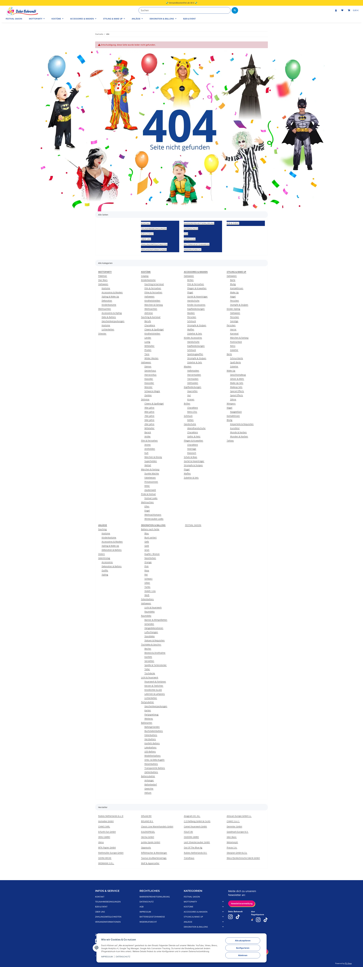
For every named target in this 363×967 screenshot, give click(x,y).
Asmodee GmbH (106, 821)
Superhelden (150, 461)
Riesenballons (151, 763)
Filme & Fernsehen (153, 292)
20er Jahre (149, 424)
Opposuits (146, 847)
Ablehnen (242, 955)
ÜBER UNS (146, 239)
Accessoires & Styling (112, 313)
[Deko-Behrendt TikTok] (238, 916)
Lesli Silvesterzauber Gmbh (197, 842)
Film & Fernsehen (152, 288)
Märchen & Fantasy (153, 304)
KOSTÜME (188, 906)
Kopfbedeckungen (196, 308)
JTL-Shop (348, 963)
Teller (147, 669)
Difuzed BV (146, 816)
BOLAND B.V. (147, 821)
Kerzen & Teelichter (153, 685)
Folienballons (147, 599)
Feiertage (191, 448)
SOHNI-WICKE (104, 858)
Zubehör (234, 350)
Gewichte (148, 788)
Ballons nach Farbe (150, 529)
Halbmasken (193, 370)
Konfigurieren (242, 948)
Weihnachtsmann (152, 514)
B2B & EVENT (189, 18)
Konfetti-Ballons (152, 743)
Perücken (191, 317)
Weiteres (148, 718)
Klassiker (148, 378)
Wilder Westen (151, 358)
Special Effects (237, 391)
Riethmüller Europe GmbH (110, 852)
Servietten (149, 661)
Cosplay (144, 276)
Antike (147, 436)
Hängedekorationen (153, 628)
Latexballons (150, 747)
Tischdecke (149, 673)
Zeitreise (148, 313)
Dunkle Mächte (151, 473)
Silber (147, 582)
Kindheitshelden (152, 300)
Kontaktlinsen (236, 288)
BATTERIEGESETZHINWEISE (196, 244)
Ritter (147, 485)
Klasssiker (149, 383)
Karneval (234, 333)
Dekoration (107, 300)
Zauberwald (150, 490)
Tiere (146, 354)
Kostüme (106, 288)
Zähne (233, 399)
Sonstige (234, 321)
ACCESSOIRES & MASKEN (195, 911)
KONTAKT (145, 223)
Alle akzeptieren (243, 940)
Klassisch (191, 452)
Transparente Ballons (154, 768)
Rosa (146, 570)
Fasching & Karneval (154, 284)
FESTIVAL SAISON (193, 525)
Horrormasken (194, 374)
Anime (147, 444)
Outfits (105, 570)
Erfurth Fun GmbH (107, 831)
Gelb (146, 541)
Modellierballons (152, 755)
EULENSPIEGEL (148, 831)
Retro (232, 345)
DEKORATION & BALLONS (196, 926)
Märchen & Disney (153, 457)
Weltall (147, 465)
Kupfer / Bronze (152, 554)
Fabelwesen (150, 477)
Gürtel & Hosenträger (197, 296)
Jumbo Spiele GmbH (150, 842)
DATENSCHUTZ (123, 956)
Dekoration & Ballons (112, 549)
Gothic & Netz (193, 436)
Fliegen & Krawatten (196, 288)
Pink (146, 566)
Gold (146, 545)
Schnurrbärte (236, 358)
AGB (186, 233)
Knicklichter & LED (153, 689)
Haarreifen (192, 391)
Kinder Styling (233, 308)
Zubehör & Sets (194, 333)
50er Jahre (149, 420)
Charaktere (149, 325)
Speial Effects (236, 395)
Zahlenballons (151, 772)
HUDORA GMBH (191, 837)
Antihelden (149, 448)
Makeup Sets (236, 387)
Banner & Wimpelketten (155, 619)
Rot (146, 574)
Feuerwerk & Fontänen (155, 681)
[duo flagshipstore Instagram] (258, 919)
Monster (148, 387)
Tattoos (230, 440)
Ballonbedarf (150, 784)
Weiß (146, 595)
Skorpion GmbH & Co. (237, 852)
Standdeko (149, 636)
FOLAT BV (188, 831)
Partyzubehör (147, 702)
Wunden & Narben (239, 436)
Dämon (147, 366)
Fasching (102, 529)
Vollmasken (192, 383)
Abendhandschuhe (196, 428)
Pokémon (102, 276)
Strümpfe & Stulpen (196, 325)
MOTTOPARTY (190, 901)
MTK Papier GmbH (107, 847)
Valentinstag (104, 558)
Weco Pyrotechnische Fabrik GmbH (243, 858)
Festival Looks (150, 498)
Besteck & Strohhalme (154, 652)
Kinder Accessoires (196, 304)
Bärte (232, 280)
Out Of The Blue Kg (193, 847)
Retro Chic (192, 411)
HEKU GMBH (104, 837)
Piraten (147, 350)
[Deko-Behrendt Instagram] (230, 916)
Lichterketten (108, 329)
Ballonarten (146, 722)
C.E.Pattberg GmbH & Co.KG (197, 821)
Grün (146, 549)
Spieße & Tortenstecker (155, 665)
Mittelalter (149, 345)
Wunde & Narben (238, 432)
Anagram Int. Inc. (192, 816)
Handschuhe (193, 300)
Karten (147, 710)
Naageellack (236, 411)
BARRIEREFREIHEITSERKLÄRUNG (199, 223)
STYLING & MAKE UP (193, 916)
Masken (191, 313)
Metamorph (232, 842)
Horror (233, 329)
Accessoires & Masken (112, 292)
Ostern (101, 554)
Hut (189, 395)
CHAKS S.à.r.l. (233, 821)
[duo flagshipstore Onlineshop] (252, 920)
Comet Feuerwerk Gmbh (195, 826)
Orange (148, 562)
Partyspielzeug (151, 714)
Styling (105, 574)
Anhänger (149, 780)
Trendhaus (189, 858)
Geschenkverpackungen (113, 321)
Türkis (147, 586)
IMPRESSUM (107, 956)
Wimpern (231, 403)
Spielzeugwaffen (195, 354)
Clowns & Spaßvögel (154, 329)
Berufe (147, 321)
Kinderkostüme (109, 304)
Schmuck (191, 321)
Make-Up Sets (236, 383)
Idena (101, 842)
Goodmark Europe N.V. (237, 831)
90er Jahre (149, 407)
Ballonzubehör (148, 776)
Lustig (147, 341)
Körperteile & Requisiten (242, 424)
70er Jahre (149, 415)
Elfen (146, 506)
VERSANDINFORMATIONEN (154, 249)
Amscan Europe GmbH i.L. (239, 816)
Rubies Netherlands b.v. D (110, 816)
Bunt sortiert (150, 537)
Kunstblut (234, 428)
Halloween (103, 284)
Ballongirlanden (152, 726)
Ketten (190, 420)
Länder (147, 337)
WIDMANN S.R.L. (106, 863)
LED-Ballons (150, 751)
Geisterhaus (150, 370)
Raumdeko (149, 611)
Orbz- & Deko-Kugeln (154, 759)
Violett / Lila (150, 591)
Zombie (148, 395)
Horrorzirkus (150, 374)
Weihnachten (104, 308)
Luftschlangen (151, 632)
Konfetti (148, 656)
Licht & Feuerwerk (153, 607)
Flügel (190, 292)
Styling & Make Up (110, 296)
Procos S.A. (232, 847)
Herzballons (150, 739)
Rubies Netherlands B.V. (195, 852)
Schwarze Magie (152, 391)
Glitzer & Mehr (237, 378)
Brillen (190, 280)
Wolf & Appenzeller (150, 863)
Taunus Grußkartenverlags (153, 858)
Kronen (190, 399)
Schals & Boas (190, 457)
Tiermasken (192, 378)
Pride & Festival (148, 494)
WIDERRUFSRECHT (192, 249)
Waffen (190, 329)
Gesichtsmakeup (238, 374)
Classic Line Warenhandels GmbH (157, 826)
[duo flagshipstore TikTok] (265, 919)
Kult (146, 452)
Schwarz (148, 578)
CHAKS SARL (104, 826)
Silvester (102, 333)
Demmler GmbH (234, 826)
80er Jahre (149, 411)
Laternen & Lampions (154, 693)
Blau (146, 533)
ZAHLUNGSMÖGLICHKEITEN (154, 244)
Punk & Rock (236, 341)
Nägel (233, 296)
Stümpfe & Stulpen (239, 304)
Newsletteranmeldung (241, 903)
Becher (147, 648)
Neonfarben (150, 558)
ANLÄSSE (188, 921)
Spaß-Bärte (235, 362)
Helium (147, 792)
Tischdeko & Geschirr (151, 644)
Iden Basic (232, 837)
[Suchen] (235, 10)
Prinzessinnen (151, 481)
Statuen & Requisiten (154, 640)
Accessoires (107, 562)
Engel (147, 510)
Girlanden (149, 624)
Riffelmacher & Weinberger (154, 852)
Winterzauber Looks (153, 518)
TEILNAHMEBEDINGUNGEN (154, 228)
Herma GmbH (147, 837)
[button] (336, 10)
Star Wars (102, 280)
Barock (147, 432)
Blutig (233, 284)
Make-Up (234, 292)
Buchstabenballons (153, 731)
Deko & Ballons (109, 317)
